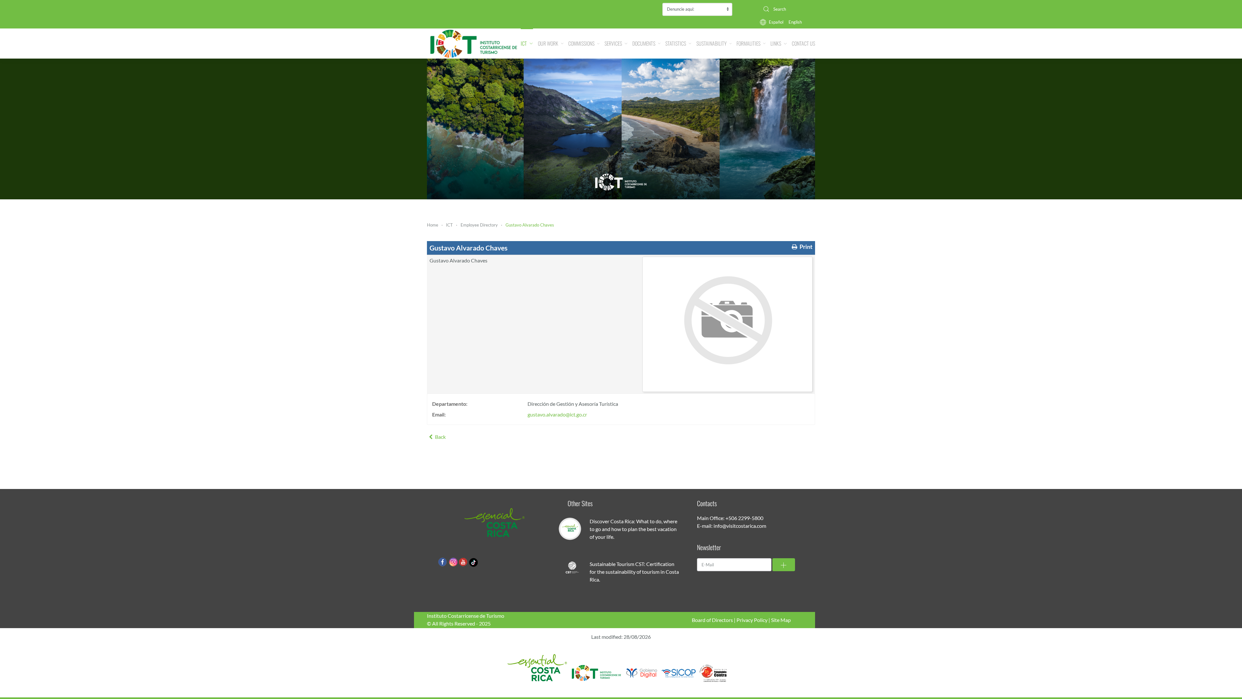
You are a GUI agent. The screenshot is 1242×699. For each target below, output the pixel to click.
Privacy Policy (752, 620)
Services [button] (613, 43)
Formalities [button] (748, 43)
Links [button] (775, 43)
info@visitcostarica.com (740, 526)
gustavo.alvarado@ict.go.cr (557, 414)
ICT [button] (524, 43)
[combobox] (786, 9)
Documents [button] (643, 43)
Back (440, 437)
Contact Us (803, 43)
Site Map (781, 620)
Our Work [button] (548, 43)
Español (776, 22)
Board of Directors (712, 620)
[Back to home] (474, 43)
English (795, 22)
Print (805, 246)
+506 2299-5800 (744, 518)
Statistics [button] (675, 43)
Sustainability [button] (711, 43)
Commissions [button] (581, 43)
